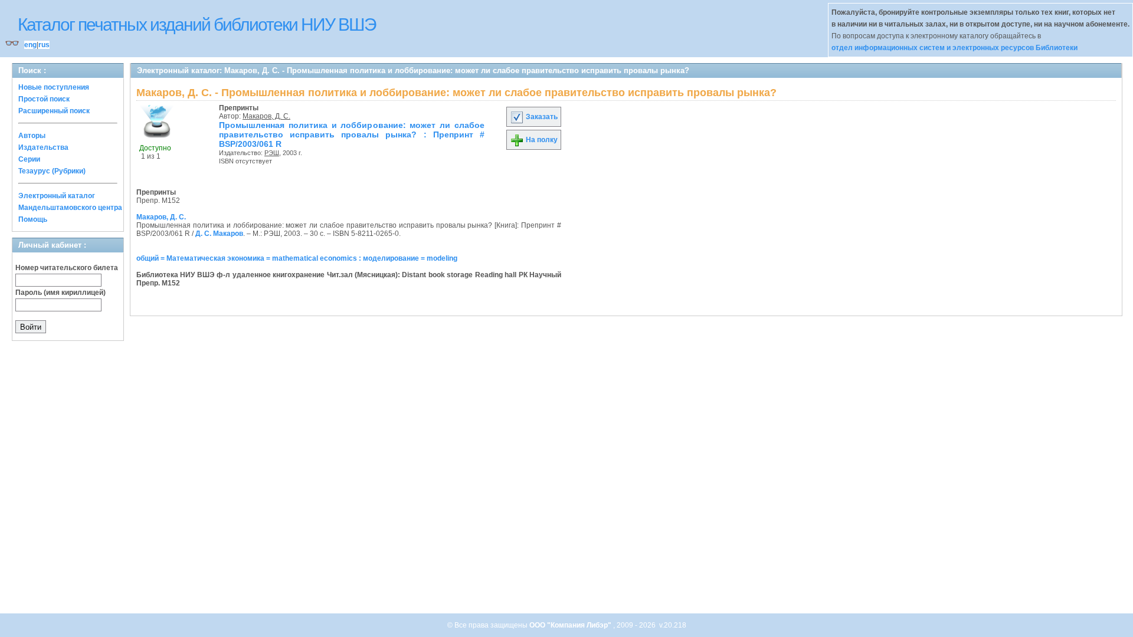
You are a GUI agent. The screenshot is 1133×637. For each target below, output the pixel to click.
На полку (541, 140)
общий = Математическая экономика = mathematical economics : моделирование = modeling (296, 258)
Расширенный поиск (54, 111)
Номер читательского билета (66, 268)
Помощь (32, 219)
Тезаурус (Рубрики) (52, 171)
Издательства (43, 147)
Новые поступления (53, 87)
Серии (29, 159)
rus (44, 45)
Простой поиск (44, 99)
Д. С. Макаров (219, 233)
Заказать (541, 117)
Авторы (31, 136)
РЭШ (271, 152)
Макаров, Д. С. (266, 116)
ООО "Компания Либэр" (571, 625)
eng (30, 45)
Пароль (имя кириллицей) (60, 292)
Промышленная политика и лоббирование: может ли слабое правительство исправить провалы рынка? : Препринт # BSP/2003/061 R (351, 134)
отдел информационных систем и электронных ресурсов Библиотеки (954, 48)
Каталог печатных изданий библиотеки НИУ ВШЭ (197, 24)
